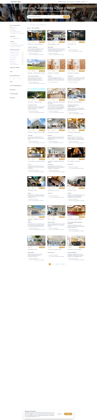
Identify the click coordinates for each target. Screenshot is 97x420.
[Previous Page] (47, 264)
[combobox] (36, 17)
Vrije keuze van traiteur (16, 46)
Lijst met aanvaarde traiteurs (17, 45)
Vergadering (13, 27)
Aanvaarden (68, 414)
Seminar (13, 28)
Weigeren (59, 414)
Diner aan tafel (13, 57)
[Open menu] (86, 2)
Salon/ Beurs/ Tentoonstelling (17, 33)
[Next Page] (65, 264)
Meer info (38, 416)
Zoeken (66, 16)
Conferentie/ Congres (16, 31)
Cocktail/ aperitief (14, 55)
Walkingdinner (13, 59)
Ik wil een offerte (42, 42)
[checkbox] (10, 27)
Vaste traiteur (14, 43)
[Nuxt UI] (16, 2)
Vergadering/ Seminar (14, 52)
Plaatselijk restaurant (15, 38)
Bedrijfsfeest (14, 30)
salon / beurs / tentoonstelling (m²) (14, 63)
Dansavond (12, 61)
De (10, 78)
